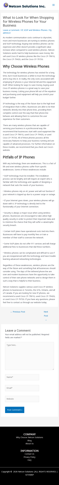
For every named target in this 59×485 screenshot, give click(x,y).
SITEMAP (29, 474)
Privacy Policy (29, 457)
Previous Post (17, 311)
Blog (29, 440)
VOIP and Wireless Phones (35, 30)
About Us (30, 443)
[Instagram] (33, 479)
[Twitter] (29, 479)
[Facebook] (25, 479)
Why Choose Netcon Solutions (29, 437)
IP (22, 30)
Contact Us (29, 454)
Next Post (46, 312)
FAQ (29, 460)
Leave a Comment (11, 30)
